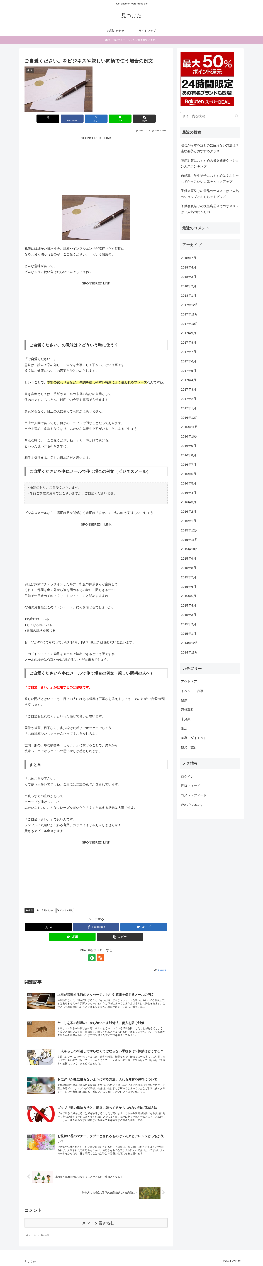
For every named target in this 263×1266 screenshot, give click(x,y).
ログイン (187, 776)
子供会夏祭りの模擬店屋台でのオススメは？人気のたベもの (210, 209)
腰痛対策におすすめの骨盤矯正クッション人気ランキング (210, 163)
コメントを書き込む (96, 1223)
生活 (30, 910)
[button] (144, 119)
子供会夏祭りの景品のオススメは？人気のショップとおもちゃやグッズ (210, 193)
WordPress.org (191, 804)
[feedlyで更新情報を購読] (92, 957)
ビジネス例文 (66, 910)
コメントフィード (194, 795)
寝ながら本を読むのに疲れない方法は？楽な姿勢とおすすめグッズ (210, 148)
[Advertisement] (96, 166)
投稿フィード (190, 786)
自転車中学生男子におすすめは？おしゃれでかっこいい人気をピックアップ (210, 178)
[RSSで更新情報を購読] (100, 957)
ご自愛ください (46, 910)
